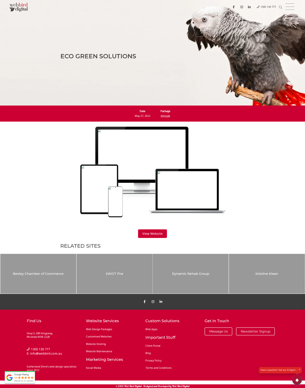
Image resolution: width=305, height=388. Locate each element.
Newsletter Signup (255, 331)
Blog (148, 353)
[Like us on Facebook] (235, 7)
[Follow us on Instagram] (242, 7)
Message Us (218, 331)
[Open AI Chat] (297, 380)
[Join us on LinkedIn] (250, 7)
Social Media (93, 368)
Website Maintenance (99, 351)
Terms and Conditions (158, 368)
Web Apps (151, 329)
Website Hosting (96, 344)
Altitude (165, 116)
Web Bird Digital (180, 386)
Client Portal (152, 345)
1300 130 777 (268, 7)
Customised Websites (99, 336)
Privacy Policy (153, 360)
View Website (152, 234)
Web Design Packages (99, 329)
